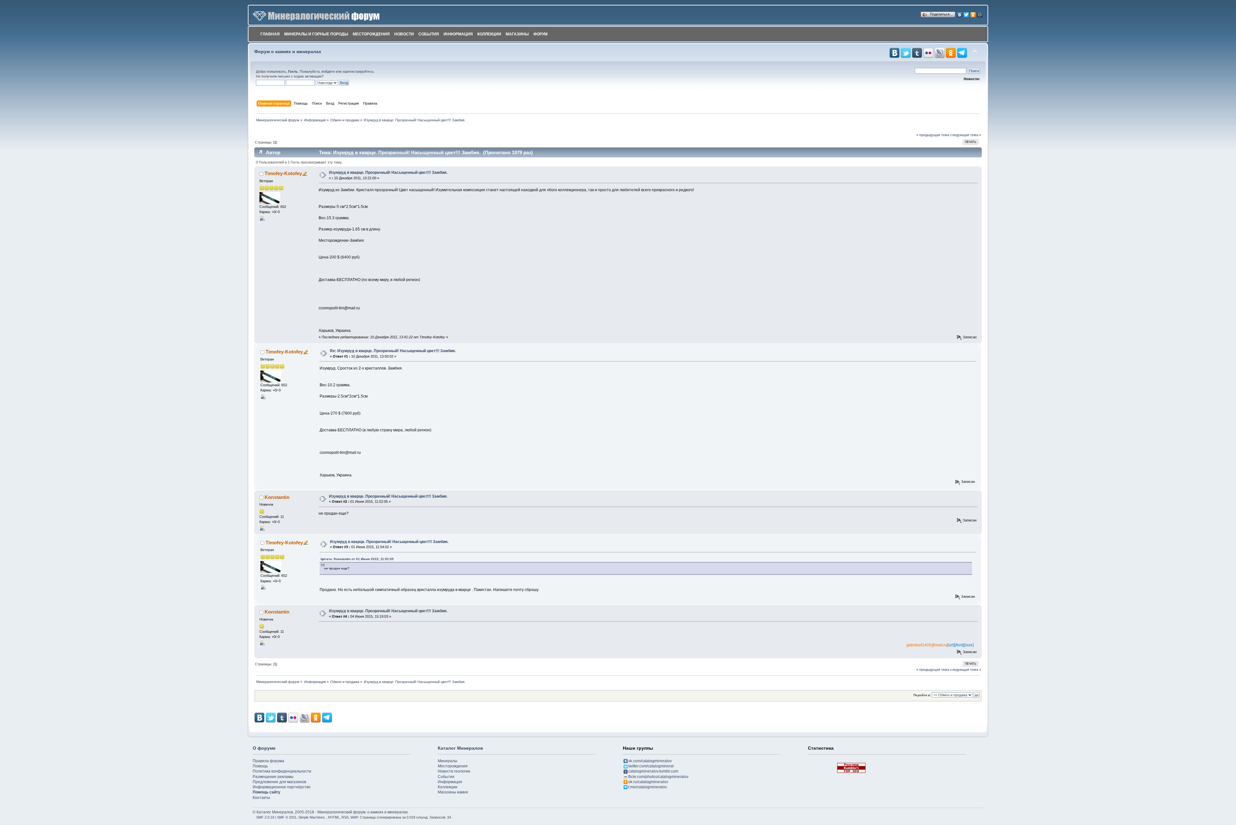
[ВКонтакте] (959, 13)
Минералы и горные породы (316, 34)
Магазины (517, 34)
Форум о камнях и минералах (287, 51)
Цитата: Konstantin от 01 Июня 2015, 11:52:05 (357, 559)
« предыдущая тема (932, 135)
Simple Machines (311, 817)
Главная (270, 34)
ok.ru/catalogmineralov (648, 782)
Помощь (260, 766)
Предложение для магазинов (279, 782)
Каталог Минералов (460, 748)
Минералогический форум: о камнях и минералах (362, 812)
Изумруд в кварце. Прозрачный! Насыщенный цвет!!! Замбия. (388, 172)
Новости (404, 34)
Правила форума (268, 761)
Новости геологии (454, 771)
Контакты (261, 797)
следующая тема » (965, 135)
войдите (328, 71)
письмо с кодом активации (300, 76)
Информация (458, 34)
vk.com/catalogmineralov (650, 761)
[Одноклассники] (973, 13)
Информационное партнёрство (282, 787)
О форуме (264, 748)
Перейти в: (922, 695)
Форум (540, 34)
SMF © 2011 (286, 817)
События (428, 34)
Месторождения (371, 34)
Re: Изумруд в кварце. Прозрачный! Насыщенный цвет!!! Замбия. (393, 351)
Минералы (447, 761)
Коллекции (489, 34)
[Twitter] (966, 13)
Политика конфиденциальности (282, 771)
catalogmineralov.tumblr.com (653, 771)
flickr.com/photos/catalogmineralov (658, 776)
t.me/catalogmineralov (647, 787)
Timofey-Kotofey (283, 173)
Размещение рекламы (273, 776)
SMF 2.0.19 (265, 817)
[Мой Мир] (980, 13)
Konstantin (277, 497)
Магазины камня (453, 792)
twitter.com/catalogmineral (651, 766)
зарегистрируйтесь (358, 71)
